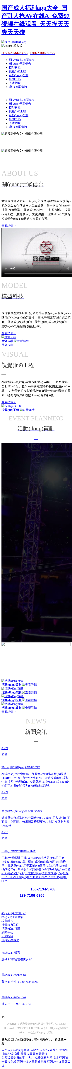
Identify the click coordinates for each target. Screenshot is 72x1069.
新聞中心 (15, 79)
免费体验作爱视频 (46, 1057)
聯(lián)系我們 (18, 86)
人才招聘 (15, 82)
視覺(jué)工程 (17, 71)
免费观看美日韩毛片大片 (17, 1057)
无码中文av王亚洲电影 (31, 1061)
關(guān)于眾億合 (20, 63)
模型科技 (15, 67)
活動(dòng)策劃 (18, 75)
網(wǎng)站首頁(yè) (21, 59)
